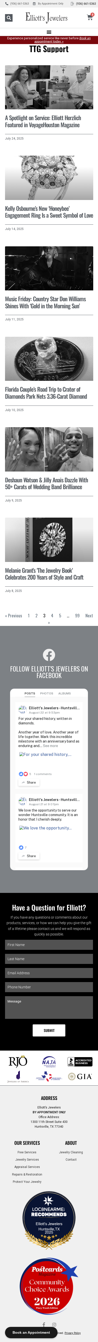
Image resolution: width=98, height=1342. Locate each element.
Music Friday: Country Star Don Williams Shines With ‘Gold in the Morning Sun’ (45, 302)
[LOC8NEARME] (49, 1210)
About (71, 1142)
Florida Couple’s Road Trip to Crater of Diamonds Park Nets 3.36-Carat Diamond (46, 392)
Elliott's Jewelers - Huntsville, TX (57, 708)
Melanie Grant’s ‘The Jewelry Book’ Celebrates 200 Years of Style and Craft (44, 574)
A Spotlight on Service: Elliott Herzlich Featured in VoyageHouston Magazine (43, 121)
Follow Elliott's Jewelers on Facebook (49, 672)
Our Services (27, 1142)
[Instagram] (54, 1324)
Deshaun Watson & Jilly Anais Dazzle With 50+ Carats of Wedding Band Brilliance (46, 483)
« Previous (13, 615)
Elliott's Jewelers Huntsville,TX (49, 1226)
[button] (9, 18)
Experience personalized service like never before (49, 39)
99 (77, 615)
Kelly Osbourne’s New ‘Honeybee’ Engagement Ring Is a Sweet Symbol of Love (49, 212)
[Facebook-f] (43, 1324)
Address (49, 1098)
